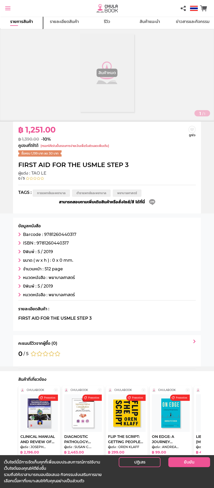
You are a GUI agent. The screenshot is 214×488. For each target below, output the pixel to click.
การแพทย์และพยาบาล (51, 193)
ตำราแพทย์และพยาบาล (91, 193)
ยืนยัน (189, 462)
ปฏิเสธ (139, 462)
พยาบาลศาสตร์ (127, 193)
